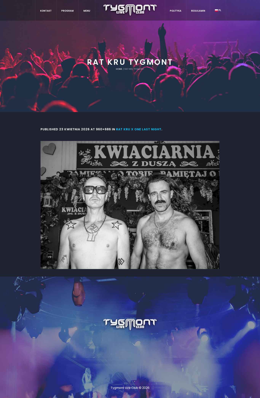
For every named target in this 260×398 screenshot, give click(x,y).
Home (119, 68)
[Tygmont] (130, 325)
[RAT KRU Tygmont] (130, 205)
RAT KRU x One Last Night (138, 129)
